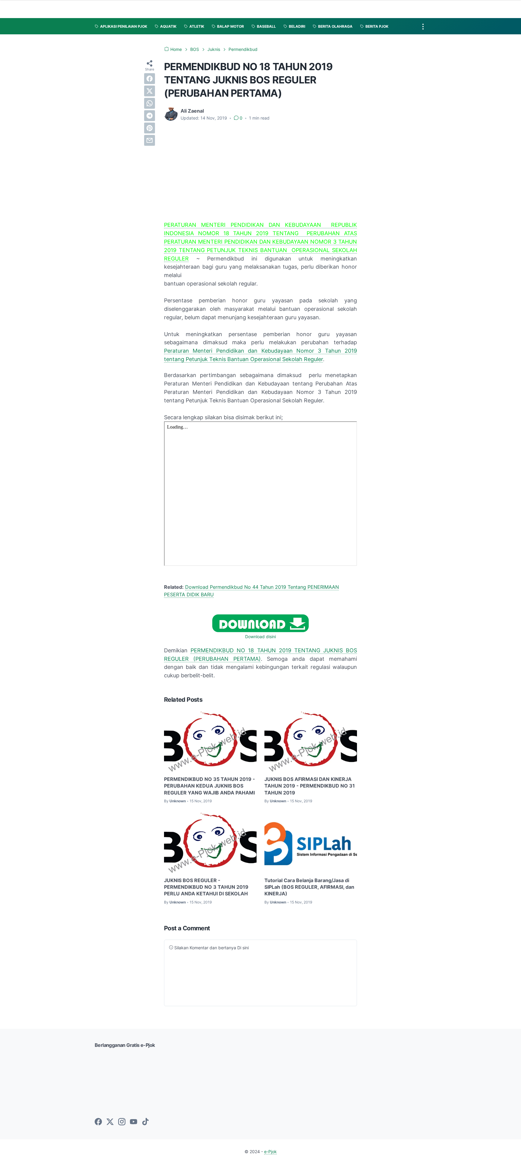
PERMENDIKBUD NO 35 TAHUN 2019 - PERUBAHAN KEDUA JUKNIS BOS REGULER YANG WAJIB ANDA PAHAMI (209, 786)
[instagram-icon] (121, 1122)
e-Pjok (270, 1151)
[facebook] (149, 78)
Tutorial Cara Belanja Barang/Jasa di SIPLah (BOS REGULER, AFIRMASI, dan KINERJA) (309, 887)
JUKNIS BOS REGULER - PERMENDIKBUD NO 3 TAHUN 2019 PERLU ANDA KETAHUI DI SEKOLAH (206, 887)
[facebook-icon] (98, 1122)
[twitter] (149, 91)
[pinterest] (149, 128)
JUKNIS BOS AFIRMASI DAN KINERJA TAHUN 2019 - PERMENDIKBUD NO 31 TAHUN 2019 (309, 786)
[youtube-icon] (133, 1122)
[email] (149, 140)
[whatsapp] (149, 103)
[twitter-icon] (110, 1122)
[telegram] (149, 115)
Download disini (260, 637)
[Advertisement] (260, 171)
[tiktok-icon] (145, 1122)
